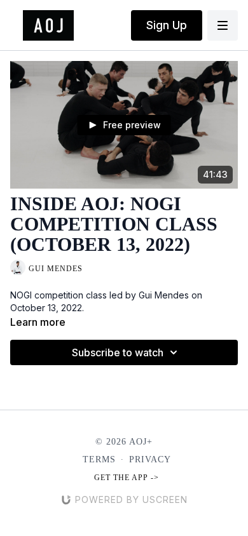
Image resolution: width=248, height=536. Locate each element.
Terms (99, 459)
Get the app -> (126, 477)
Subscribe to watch (117, 352)
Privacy (150, 459)
